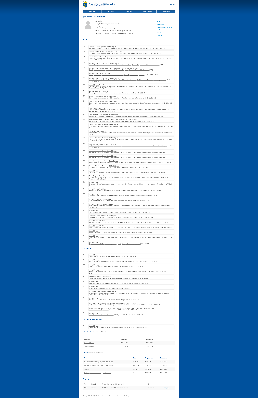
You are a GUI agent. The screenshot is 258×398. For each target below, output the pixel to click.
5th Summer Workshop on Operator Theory (101, 305)
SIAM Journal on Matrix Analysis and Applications (151, 80)
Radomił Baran (93, 57)
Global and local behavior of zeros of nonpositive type (104, 172)
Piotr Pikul (92, 46)
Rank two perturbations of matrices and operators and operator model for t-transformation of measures (119, 146)
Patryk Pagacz (93, 91)
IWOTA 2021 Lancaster (95, 278)
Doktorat (97, 30)
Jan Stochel (92, 291)
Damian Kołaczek (89, 343)
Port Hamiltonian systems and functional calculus (98, 365)
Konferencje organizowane (164, 27)
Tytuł (85, 358)
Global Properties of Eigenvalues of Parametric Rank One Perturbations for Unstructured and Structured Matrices (122, 109)
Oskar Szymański (101, 46)
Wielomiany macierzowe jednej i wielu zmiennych (98, 361)
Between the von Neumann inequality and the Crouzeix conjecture (108, 116)
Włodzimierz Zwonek (95, 276)
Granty (159, 32)
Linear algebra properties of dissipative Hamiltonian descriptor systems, (110, 126)
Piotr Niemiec (111, 303)
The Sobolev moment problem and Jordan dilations (104, 152)
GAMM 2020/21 (93, 288)
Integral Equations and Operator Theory (140, 48)
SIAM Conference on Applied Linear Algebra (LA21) (104, 283)
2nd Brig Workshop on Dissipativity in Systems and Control (106, 261)
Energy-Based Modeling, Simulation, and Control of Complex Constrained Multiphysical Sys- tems (117, 271)
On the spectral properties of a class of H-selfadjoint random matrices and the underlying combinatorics (119, 177)
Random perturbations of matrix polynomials (102, 93)
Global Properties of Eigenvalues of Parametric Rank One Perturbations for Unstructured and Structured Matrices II (123, 86)
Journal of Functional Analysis (157, 58)
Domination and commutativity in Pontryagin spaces (104, 212)
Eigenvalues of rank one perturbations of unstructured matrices (107, 190)
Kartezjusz (87, 369)
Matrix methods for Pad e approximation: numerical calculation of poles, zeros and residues (116, 133)
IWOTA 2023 (92, 256)
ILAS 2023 (92, 266)
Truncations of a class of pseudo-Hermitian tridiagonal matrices (107, 162)
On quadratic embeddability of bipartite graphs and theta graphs (107, 53)
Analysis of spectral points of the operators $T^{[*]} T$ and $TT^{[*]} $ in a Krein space (114, 227)
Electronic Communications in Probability (151, 184)
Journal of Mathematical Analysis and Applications (134, 152)
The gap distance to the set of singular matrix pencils (104, 121)
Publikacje (160, 22)
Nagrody (159, 35)
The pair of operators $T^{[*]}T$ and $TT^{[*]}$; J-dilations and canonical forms (112, 222)
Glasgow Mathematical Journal (131, 244)
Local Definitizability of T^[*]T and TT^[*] (101, 200)
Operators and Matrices (129, 167)
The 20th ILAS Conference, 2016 (98, 300)
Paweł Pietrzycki (103, 114)
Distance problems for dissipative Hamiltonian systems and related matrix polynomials (114, 103)
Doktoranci (160, 30)
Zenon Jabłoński (101, 291)
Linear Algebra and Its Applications (137, 53)
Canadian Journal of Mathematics (139, 70)
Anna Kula (92, 144)
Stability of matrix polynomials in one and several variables (106, 75)
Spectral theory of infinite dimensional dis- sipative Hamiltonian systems (110, 65)
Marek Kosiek (93, 308)
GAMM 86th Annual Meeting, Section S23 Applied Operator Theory (108, 327)
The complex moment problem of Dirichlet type (102, 98)
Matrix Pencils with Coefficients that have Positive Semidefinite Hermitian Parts (112, 80)
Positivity (140, 217)
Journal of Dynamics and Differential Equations (145, 65)
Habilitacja (98, 33)
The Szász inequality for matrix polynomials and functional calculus (108, 48)
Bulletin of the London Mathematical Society (129, 232)
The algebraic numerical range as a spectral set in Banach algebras (108, 70)
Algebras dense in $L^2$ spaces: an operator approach (105, 244)
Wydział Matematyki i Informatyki (102, 4)
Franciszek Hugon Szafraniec (97, 96)
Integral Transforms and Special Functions (129, 98)
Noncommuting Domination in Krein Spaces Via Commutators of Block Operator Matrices (115, 237)
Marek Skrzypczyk (107, 52)
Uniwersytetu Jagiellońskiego (97, 6)
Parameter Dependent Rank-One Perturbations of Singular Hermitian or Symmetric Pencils (115, 139)
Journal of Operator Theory (128, 212)
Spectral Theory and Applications (98, 310)
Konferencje (160, 24)
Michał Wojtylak (112, 46)
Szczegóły (166, 388)
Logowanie (172, 4)
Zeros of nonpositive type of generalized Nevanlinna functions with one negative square (114, 205)
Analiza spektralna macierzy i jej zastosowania (97, 373)
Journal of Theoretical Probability (125, 93)
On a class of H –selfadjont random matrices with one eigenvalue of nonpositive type (114, 184)
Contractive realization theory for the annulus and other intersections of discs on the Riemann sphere (118, 58)
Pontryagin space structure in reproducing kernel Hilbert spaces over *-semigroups (113, 217)
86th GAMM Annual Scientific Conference (101, 315)
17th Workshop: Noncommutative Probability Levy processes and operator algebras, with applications (118, 293)
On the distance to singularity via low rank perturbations (105, 167)
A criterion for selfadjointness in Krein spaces (102, 232)
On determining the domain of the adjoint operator (103, 195)
